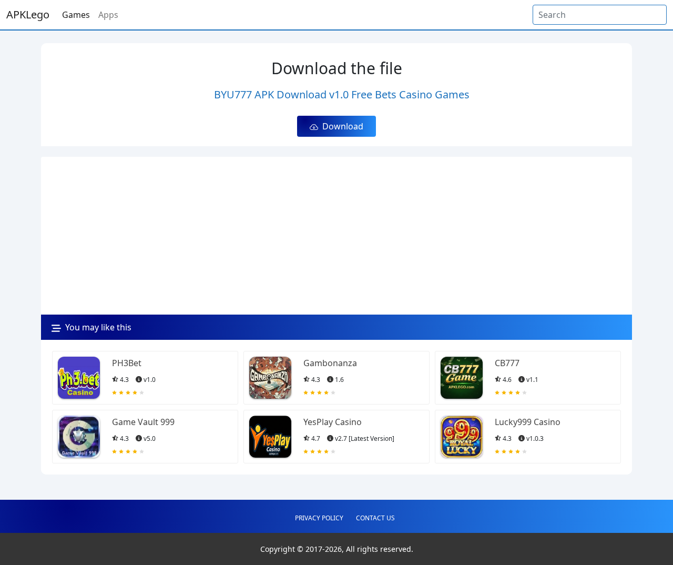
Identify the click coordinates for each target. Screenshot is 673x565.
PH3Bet (126, 363)
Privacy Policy (319, 517)
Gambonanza (330, 363)
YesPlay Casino (332, 422)
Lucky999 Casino (527, 422)
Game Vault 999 (143, 422)
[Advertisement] (336, 235)
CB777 (507, 363)
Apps (108, 15)
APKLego (27, 14)
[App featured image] (79, 378)
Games (76, 15)
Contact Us (375, 517)
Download (340, 126)
